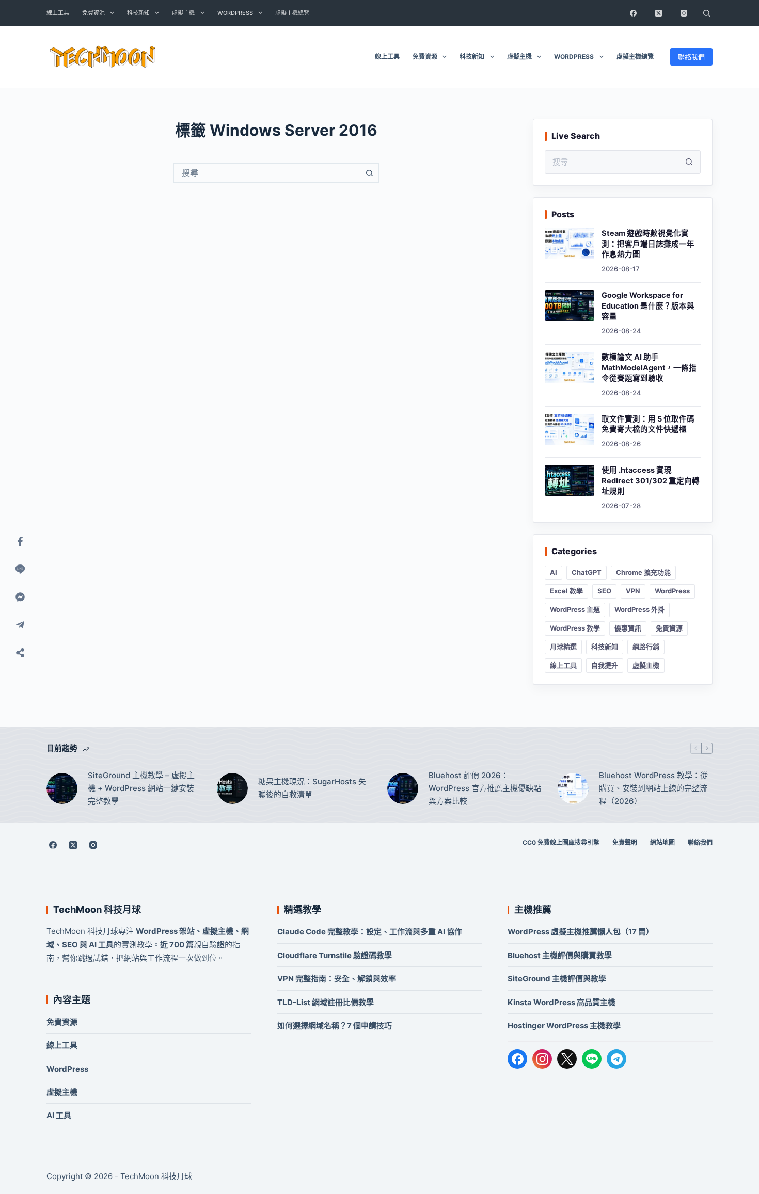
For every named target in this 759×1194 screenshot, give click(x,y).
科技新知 (138, 13)
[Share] (20, 653)
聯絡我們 (691, 57)
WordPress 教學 (575, 628)
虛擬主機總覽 (292, 13)
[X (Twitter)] (658, 13)
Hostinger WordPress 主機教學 (564, 1025)
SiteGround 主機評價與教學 (557, 978)
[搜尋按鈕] (369, 173)
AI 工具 (58, 1115)
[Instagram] (683, 13)
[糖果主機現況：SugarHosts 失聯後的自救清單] (232, 788)
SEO (604, 591)
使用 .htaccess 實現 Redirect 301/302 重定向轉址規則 (651, 480)
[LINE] (592, 1059)
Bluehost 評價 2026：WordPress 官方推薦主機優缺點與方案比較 (485, 788)
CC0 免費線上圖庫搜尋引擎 (561, 842)
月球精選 (563, 646)
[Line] (20, 569)
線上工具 (57, 13)
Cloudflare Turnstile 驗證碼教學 (334, 955)
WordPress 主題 (575, 609)
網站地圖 (662, 842)
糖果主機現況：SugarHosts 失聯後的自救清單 (312, 788)
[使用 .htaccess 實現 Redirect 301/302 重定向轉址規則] (569, 480)
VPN (633, 591)
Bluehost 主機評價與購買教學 (560, 955)
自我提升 (604, 665)
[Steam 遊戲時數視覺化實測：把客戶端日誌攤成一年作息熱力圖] (569, 243)
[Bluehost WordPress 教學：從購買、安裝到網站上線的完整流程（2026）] (573, 788)
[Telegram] (616, 1059)
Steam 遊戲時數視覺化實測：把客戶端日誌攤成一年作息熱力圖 (648, 244)
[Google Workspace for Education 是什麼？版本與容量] (569, 305)
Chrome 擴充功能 (643, 572)
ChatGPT (587, 572)
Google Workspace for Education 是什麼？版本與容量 (648, 306)
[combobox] (267, 173)
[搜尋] (706, 13)
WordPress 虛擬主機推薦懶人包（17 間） (581, 932)
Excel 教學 (566, 591)
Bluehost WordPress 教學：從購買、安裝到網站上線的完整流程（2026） (653, 788)
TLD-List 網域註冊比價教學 (325, 1002)
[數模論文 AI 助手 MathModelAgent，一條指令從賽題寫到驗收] (569, 367)
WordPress (235, 13)
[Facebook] (633, 13)
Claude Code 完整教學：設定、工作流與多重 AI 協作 (369, 932)
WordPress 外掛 (639, 609)
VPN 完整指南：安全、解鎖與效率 (336, 978)
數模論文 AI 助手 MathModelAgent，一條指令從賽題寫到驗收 (649, 367)
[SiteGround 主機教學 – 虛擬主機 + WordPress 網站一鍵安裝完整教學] (61, 788)
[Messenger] (20, 597)
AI (553, 572)
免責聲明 (624, 842)
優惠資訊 (627, 628)
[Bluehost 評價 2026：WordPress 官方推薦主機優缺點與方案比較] (402, 788)
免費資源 (93, 13)
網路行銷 (645, 646)
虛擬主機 (183, 13)
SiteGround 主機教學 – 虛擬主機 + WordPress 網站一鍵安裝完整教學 (141, 788)
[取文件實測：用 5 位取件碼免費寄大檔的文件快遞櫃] (569, 429)
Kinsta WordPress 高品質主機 (561, 1002)
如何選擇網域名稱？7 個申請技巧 (334, 1025)
